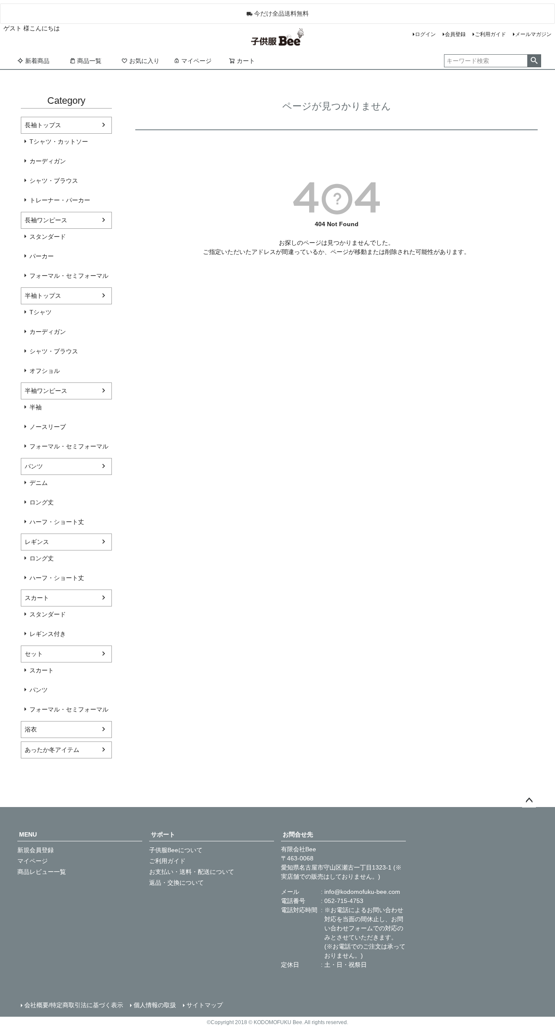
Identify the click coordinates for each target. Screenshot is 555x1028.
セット (34, 653)
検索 (534, 61)
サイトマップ (204, 1005)
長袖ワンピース (46, 220)
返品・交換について (176, 882)
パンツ (34, 466)
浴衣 (31, 729)
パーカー (41, 256)
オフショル (44, 370)
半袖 (35, 407)
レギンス (37, 541)
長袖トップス (43, 125)
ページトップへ (529, 800)
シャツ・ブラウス (53, 180)
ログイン (425, 34)
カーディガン (47, 161)
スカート (37, 597)
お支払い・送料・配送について (191, 871)
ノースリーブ (47, 426)
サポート (163, 834)
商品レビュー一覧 (41, 871)
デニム (38, 482)
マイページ (196, 60)
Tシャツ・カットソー (58, 141)
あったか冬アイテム (52, 749)
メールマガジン (533, 34)
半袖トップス (43, 295)
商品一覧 (89, 60)
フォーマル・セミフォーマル (68, 275)
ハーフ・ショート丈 (56, 521)
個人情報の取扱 (155, 1005)
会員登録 (455, 34)
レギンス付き (47, 633)
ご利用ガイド (490, 34)
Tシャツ (40, 312)
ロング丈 (41, 502)
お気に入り (144, 60)
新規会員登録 (35, 850)
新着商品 (37, 60)
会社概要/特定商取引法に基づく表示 (73, 1005)
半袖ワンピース (46, 390)
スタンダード (47, 236)
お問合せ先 (298, 834)
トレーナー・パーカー (59, 200)
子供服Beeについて (175, 850)
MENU (28, 834)
